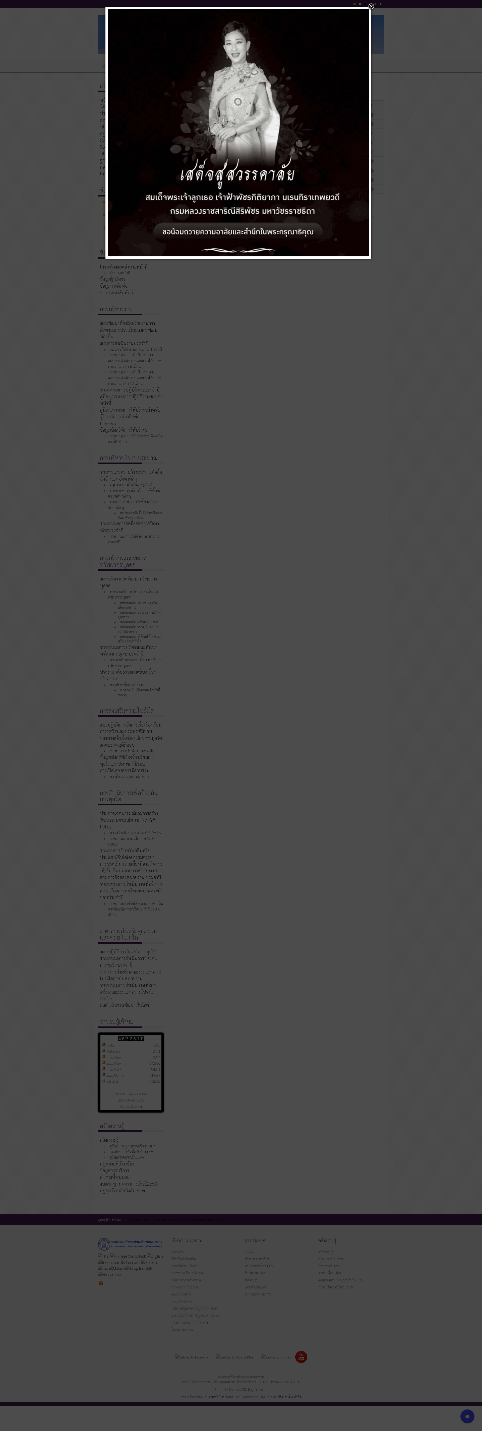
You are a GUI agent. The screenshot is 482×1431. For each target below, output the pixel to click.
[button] (371, 7)
